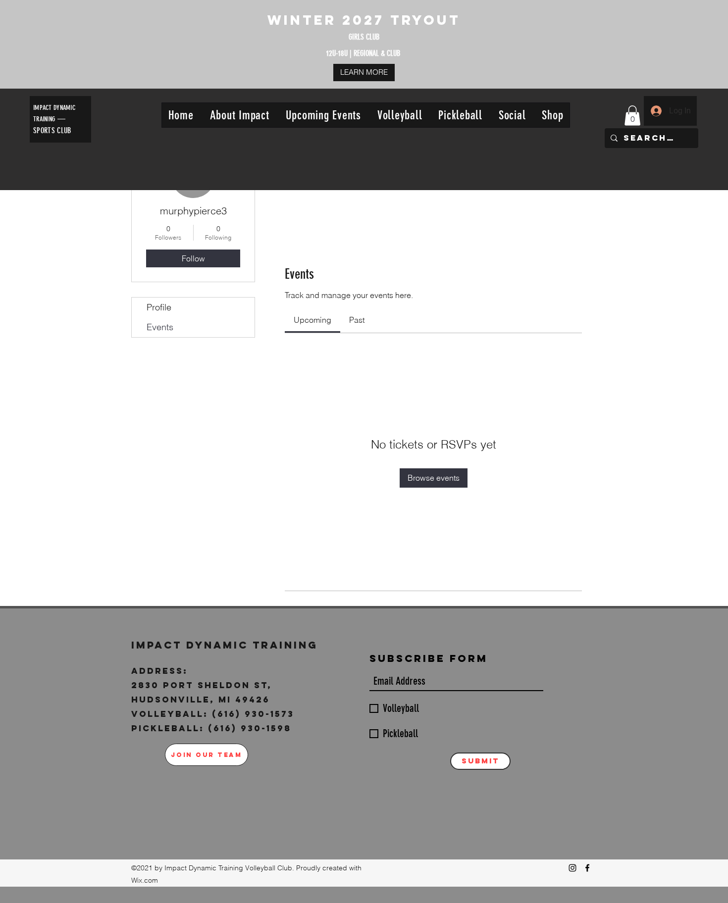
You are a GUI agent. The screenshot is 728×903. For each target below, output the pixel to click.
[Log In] (656, 110)
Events (160, 327)
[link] (312, 320)
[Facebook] (587, 868)
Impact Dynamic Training (226, 645)
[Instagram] (572, 868)
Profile (159, 307)
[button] (239, 115)
